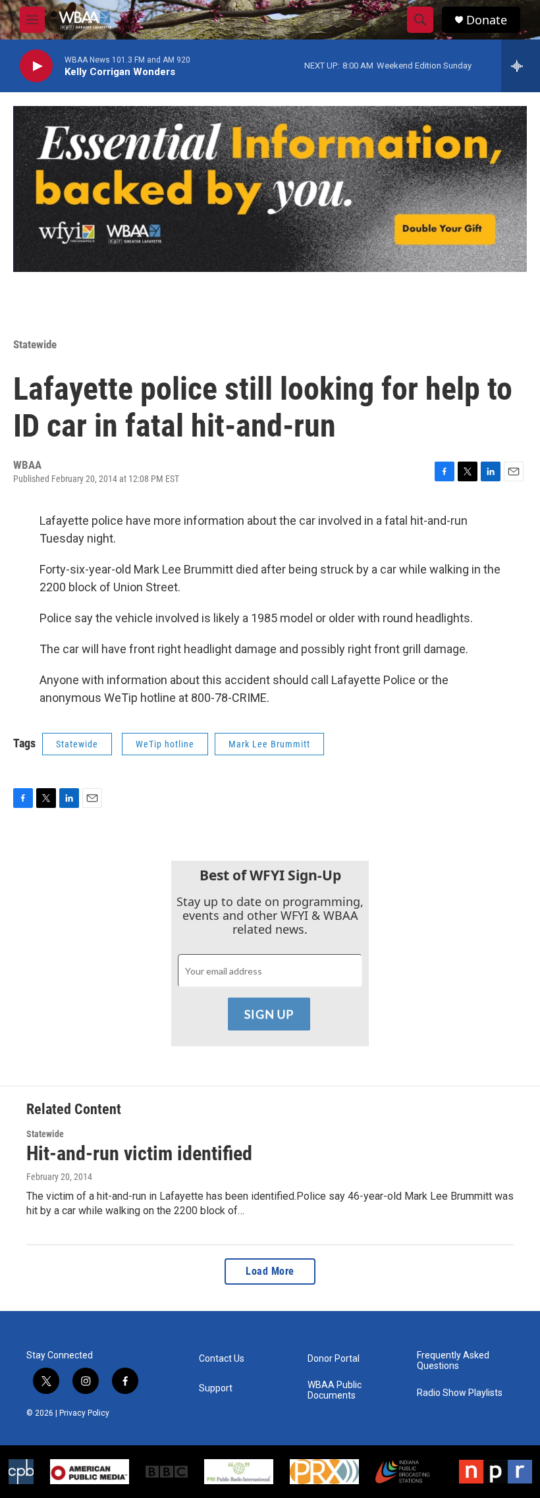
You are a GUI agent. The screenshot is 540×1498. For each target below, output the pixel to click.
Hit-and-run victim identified (139, 1153)
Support (215, 1388)
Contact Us (221, 1359)
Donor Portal (334, 1359)
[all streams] (520, 66)
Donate (486, 20)
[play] (36, 66)
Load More (270, 1271)
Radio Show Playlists (459, 1393)
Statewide (35, 344)
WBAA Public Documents (335, 1390)
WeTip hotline (165, 744)
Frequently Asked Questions (453, 1361)
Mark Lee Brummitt (269, 744)
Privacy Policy (84, 1413)
